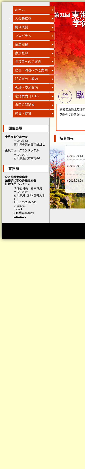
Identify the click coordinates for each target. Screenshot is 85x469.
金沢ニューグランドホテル (22, 150)
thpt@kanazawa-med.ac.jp (24, 214)
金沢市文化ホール (16, 136)
